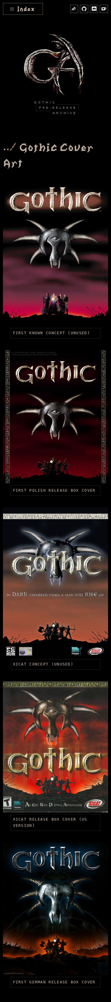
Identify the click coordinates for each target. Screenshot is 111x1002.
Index (22, 10)
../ (10, 148)
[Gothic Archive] (55, 77)
